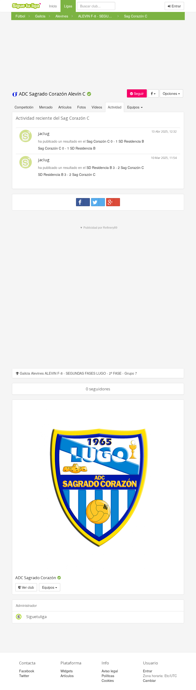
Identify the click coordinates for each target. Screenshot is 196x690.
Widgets (66, 670)
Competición (24, 107)
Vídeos (97, 107)
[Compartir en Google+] (113, 202)
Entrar (176, 6)
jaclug (43, 133)
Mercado (46, 107)
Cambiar (149, 680)
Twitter (24, 675)
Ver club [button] (27, 587)
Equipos (48, 587)
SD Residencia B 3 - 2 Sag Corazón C (115, 167)
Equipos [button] (133, 107)
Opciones (170, 93)
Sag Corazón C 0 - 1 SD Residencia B (115, 141)
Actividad (114, 107)
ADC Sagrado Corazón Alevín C (52, 94)
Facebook (26, 670)
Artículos (64, 107)
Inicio (53, 6)
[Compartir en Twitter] (98, 202)
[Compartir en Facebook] (83, 202)
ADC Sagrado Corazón (36, 577)
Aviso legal (110, 670)
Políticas (108, 675)
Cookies (108, 680)
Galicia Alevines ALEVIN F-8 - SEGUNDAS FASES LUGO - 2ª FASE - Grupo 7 (78, 373)
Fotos (81, 107)
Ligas (70, 5)
